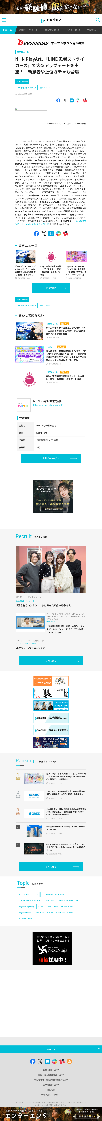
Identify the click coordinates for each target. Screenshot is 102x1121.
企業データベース (28, 30)
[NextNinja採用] (52, 948)
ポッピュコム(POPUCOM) (68, 900)
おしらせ (51, 1090)
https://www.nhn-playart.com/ (46, 405)
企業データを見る (51, 458)
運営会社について (51, 1070)
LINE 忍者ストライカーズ (26, 87)
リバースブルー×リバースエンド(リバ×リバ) (55, 906)
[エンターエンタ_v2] (53, 496)
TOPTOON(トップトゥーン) (30, 900)
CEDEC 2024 (49, 900)
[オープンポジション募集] (51, 42)
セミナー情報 (72, 30)
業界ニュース (23, 51)
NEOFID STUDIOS (26, 918)
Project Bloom (25, 912)
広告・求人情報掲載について (51, 1075)
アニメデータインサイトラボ (53, 894)
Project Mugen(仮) (26, 906)
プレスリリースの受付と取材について (51, 1080)
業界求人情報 (51, 30)
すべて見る (51, 288)
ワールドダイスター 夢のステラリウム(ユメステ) (54, 912)
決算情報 (91, 30)
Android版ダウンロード (37, 224)
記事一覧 (7, 30)
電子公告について (51, 1085)
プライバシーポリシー (51, 1095)
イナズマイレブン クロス (28, 894)
